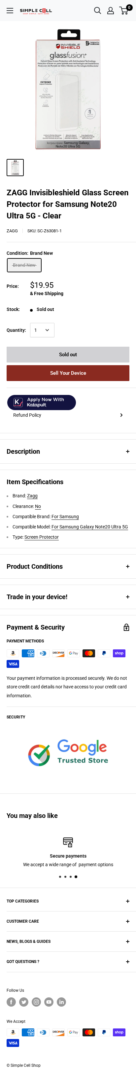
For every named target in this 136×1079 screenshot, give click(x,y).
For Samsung (65, 516)
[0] (124, 11)
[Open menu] (10, 10)
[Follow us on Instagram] (36, 1002)
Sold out (68, 355)
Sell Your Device (68, 373)
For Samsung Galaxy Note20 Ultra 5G (89, 526)
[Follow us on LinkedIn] (61, 1002)
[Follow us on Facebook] (11, 1002)
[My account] (110, 10)
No (38, 506)
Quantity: (16, 330)
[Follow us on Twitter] (23, 1002)
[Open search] (97, 10)
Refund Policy (27, 415)
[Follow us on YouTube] (48, 1002)
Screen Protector (41, 537)
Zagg (12, 230)
